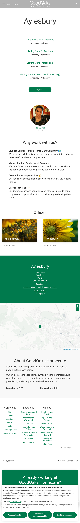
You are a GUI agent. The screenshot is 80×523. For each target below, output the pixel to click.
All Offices (47, 444)
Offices (10, 415)
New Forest (29, 438)
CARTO (77, 349)
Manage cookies (10, 433)
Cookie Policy (15, 501)
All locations (28, 442)
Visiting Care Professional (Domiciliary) (40, 74)
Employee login (8, 461)
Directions (40, 284)
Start (10, 412)
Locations (10, 419)
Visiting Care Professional (40, 51)
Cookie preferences (65, 515)
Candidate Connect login (68, 461)
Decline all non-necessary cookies (40, 515)
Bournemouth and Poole (29, 413)
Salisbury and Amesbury (47, 439)
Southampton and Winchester (29, 434)
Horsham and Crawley (47, 413)
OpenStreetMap (68, 349)
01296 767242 (40, 290)
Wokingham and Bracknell (47, 428)
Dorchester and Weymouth (29, 419)
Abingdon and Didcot (28, 428)
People (10, 422)
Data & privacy (10, 429)
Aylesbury (28, 423)
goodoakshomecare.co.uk (68, 448)
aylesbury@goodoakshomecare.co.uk (40, 287)
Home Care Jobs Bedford (47, 434)
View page (40, 294)
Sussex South (47, 423)
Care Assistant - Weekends (40, 39)
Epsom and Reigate (47, 419)
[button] (76, 4)
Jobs (10, 426)
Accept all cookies (15, 515)
